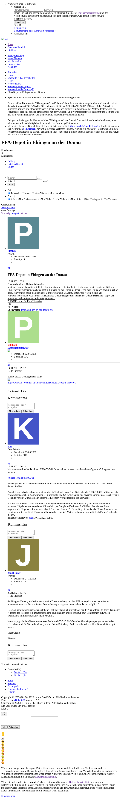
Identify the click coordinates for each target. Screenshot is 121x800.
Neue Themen (15, 58)
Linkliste (12, 50)
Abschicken (14, 411)
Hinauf (11, 692)
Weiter (24, 213)
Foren (10, 44)
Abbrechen (27, 411)
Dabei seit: (19, 256)
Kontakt (12, 683)
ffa (51, 309)
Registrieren (20, 28)
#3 (9, 463)
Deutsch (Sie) (20, 675)
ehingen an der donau (38, 309)
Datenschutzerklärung (89, 13)
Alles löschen (8, 207)
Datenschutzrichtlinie (45, 776)
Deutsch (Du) (20, 672)
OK (4, 714)
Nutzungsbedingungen (19, 689)
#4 (9, 590)
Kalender (12, 66)
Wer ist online (14, 61)
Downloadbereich (16, 47)
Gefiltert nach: (8, 204)
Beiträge (12, 161)
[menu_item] (60, 732)
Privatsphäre (14, 686)
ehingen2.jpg (27, 477)
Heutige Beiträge (16, 55)
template (16, 213)
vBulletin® (19, 700)
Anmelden (19, 22)
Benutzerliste (14, 64)
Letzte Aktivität (15, 164)
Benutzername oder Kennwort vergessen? (34, 30)
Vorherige (6, 213)
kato (31, 517)
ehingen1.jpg (14, 477)
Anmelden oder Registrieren (22, 4)
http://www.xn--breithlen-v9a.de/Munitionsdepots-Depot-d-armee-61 (42, 382)
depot (23, 309)
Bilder (11, 166)
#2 (9, 365)
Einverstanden (8, 796)
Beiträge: (18, 259)
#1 (9, 268)
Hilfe (10, 680)
